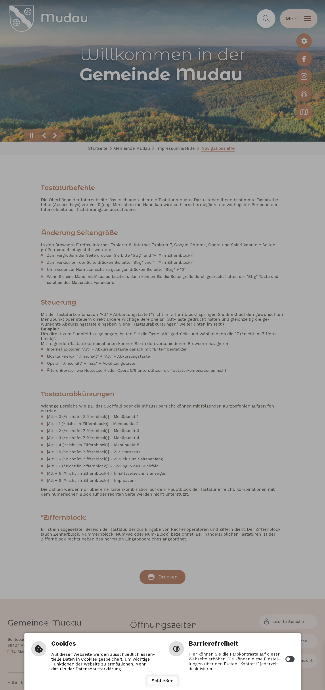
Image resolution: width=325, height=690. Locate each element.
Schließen (163, 680)
